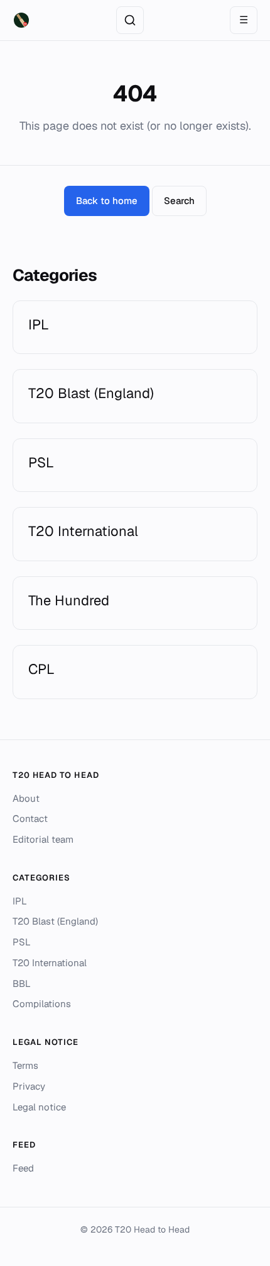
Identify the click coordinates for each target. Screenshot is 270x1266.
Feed (23, 1168)
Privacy (29, 1086)
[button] (130, 20)
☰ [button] (243, 19)
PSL (22, 942)
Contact (30, 818)
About (26, 798)
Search (179, 201)
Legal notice (39, 1107)
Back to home (107, 201)
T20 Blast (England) (55, 921)
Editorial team (43, 839)
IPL (20, 901)
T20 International (50, 963)
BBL (22, 983)
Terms (25, 1065)
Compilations (42, 1004)
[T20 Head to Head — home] (21, 20)
